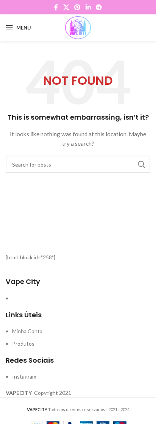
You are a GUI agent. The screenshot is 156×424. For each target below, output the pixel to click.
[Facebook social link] (56, 7)
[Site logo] (77, 27)
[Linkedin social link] (88, 7)
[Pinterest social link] (77, 7)
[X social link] (66, 7)
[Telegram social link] (98, 7)
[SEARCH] (141, 164)
